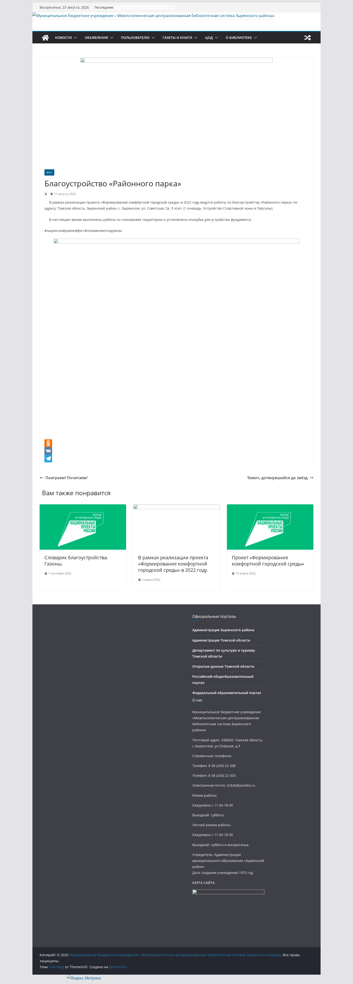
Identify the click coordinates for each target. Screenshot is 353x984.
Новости (63, 37)
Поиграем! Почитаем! (66, 477)
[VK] (176, 451)
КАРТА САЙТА (203, 882)
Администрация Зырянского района (223, 630)
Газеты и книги (177, 37)
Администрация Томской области (221, 640)
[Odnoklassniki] (176, 443)
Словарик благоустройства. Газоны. (76, 560)
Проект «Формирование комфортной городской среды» (268, 560)
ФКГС (49, 172)
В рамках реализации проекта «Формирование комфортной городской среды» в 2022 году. (173, 563)
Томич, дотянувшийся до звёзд (277, 477)
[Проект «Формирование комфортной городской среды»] (270, 507)
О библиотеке (239, 37)
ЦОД (209, 37)
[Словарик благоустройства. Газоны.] (83, 507)
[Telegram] (176, 458)
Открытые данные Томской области (223, 666)
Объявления (96, 37)
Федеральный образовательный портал (226, 692)
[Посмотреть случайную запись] (307, 37)
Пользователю (135, 37)
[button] (74, 37)
